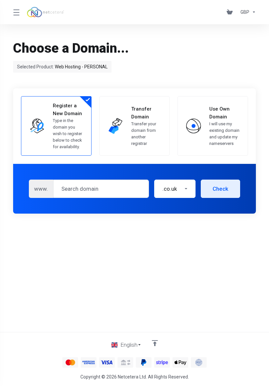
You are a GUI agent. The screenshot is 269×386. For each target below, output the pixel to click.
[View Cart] (231, 12)
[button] (175, 189)
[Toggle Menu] (16, 12)
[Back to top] (155, 343)
